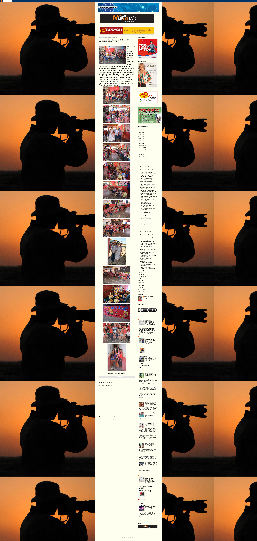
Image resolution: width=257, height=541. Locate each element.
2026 (140, 130)
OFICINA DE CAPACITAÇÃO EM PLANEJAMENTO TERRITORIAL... (148, 241)
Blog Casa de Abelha (144, 336)
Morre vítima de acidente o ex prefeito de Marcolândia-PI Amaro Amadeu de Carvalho (151, 463)
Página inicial (117, 416)
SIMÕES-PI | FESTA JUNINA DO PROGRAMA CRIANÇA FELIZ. (147, 158)
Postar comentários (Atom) (108, 418)
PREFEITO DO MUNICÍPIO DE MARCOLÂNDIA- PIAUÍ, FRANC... (148, 259)
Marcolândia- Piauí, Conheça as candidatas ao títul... (147, 253)
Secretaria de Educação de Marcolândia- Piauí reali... (146, 203)
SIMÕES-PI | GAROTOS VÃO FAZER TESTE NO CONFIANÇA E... (148, 194)
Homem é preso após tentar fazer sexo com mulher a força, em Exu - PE (150, 507)
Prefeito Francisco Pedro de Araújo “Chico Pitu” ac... (147, 206)
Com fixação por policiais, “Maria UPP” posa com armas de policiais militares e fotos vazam (147, 435)
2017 (140, 282)
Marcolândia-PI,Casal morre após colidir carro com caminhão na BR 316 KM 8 (150, 403)
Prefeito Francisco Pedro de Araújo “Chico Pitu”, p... (147, 170)
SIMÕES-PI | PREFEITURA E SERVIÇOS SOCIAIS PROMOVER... (148, 173)
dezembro (142, 145)
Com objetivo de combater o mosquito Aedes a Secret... (148, 229)
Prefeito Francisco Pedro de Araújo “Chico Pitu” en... (147, 215)
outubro (142, 149)
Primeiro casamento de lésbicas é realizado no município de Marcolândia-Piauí (150, 425)
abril (141, 272)
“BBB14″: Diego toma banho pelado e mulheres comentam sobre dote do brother (147, 394)
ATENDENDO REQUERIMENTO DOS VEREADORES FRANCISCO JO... (148, 262)
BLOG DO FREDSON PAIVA (145, 319)
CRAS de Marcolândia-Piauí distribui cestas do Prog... (148, 256)
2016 (140, 284)
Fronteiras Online (143, 356)
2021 (140, 140)
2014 (140, 287)
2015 (140, 285)
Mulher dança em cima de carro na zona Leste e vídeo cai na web (148, 454)
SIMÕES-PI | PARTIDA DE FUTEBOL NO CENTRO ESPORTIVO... (148, 220)
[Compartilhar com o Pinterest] (122, 377)
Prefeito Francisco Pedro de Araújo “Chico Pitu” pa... (147, 238)
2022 (140, 138)
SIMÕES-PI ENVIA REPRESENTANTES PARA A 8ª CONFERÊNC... (148, 244)
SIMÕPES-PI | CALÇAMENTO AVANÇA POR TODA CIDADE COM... (148, 197)
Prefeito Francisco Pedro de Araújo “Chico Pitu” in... (147, 235)
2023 (140, 136)
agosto (142, 152)
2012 (140, 291)
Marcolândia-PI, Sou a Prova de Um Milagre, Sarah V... (147, 188)
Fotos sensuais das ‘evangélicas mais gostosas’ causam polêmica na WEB (150, 374)
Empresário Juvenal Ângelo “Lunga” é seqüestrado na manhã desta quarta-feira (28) (150, 414)
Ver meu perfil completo (148, 298)
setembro (142, 150)
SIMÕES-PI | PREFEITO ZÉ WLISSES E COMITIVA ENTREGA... (148, 217)
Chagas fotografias (148, 296)
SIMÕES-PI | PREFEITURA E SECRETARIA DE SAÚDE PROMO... (148, 268)
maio (141, 270)
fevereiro (142, 276)
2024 (140, 134)
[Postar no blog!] (118, 377)
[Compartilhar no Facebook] (121, 377)
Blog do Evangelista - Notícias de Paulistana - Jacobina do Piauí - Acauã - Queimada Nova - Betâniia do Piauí (147, 330)
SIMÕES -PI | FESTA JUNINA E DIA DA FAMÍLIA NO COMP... (148, 161)
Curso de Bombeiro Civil (149, 348)
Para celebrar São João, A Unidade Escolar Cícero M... (147, 200)
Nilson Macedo (142, 505)
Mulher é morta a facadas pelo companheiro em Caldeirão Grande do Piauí (150, 444)
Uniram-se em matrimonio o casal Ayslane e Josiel (147, 185)
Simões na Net (142, 499)
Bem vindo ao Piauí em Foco (145, 365)
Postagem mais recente (104, 416)
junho (141, 156)
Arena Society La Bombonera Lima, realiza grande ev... (147, 223)
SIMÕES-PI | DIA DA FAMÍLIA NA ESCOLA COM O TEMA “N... (147, 176)
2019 (140, 143)
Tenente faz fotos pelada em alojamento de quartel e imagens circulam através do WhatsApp (148, 385)
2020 (140, 141)
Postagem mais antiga (130, 416)
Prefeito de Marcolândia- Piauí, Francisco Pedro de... (146, 247)
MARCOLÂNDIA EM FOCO (145, 347)
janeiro (142, 278)
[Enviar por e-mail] (117, 377)
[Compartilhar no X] (120, 377)
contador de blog (141, 313)
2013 (140, 289)
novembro (142, 147)
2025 (140, 132)
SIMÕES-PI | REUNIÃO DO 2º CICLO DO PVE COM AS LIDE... (148, 164)
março (141, 274)
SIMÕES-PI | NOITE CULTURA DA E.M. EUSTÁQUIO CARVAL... (148, 212)
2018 (140, 280)
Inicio (140, 367)
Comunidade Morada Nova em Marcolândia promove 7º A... (146, 179)
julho (141, 154)
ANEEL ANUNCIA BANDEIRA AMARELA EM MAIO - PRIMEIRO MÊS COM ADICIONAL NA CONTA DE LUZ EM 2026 (150, 322)
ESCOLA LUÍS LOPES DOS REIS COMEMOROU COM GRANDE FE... (148, 191)
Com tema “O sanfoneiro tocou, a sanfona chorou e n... (147, 226)
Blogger (134, 537)
